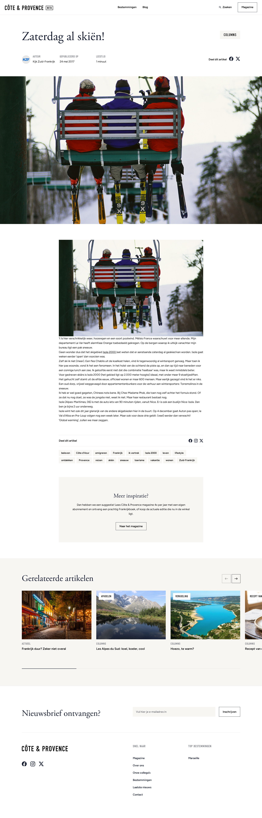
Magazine (247, 7)
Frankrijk (118, 452)
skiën (111, 460)
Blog (145, 7)
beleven (65, 452)
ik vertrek (134, 452)
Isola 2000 (109, 352)
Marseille (193, 758)
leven (166, 452)
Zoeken (227, 7)
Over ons (138, 765)
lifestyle (179, 452)
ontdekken (67, 460)
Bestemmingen (127, 7)
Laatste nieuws (142, 787)
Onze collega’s (141, 772)
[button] (49, 668)
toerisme (139, 460)
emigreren (101, 452)
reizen (99, 460)
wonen (169, 460)
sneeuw (124, 460)
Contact (138, 794)
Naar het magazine (131, 526)
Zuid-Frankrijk (187, 460)
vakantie (155, 460)
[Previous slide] (226, 578)
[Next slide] (236, 578)
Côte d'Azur (82, 452)
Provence (84, 460)
